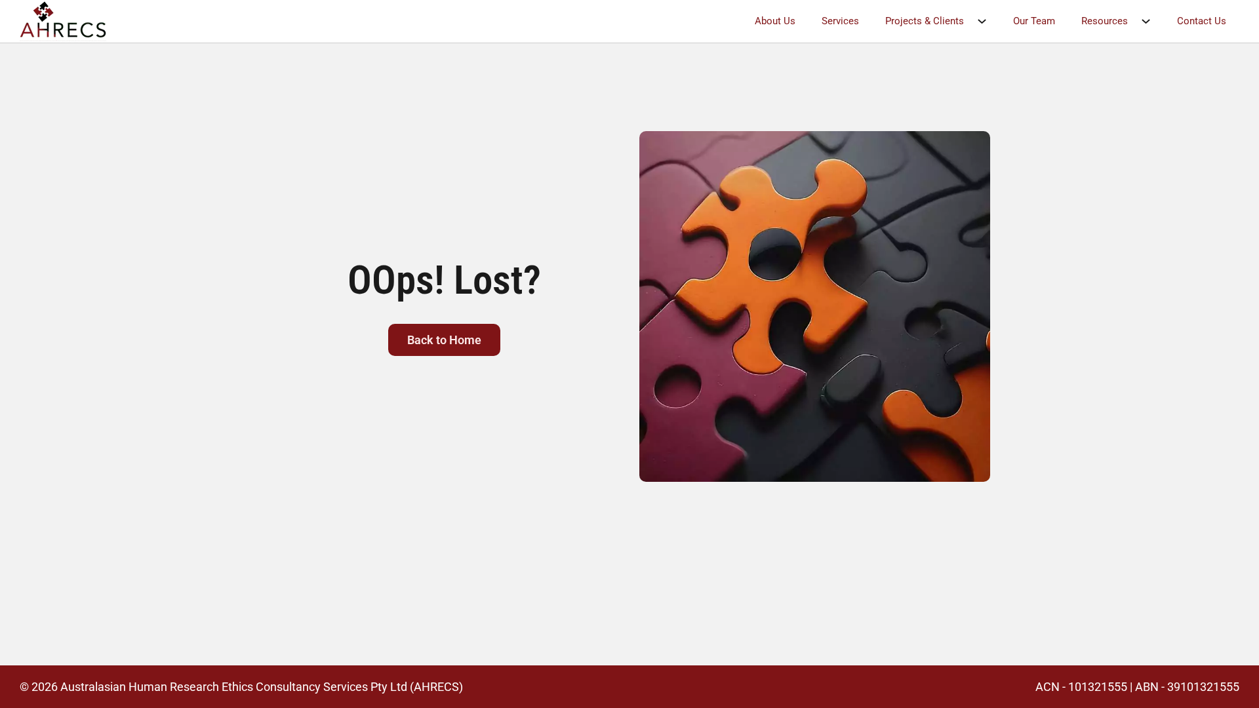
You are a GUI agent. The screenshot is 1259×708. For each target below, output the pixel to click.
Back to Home (444, 340)
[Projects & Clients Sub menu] (988, 21)
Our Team (1034, 21)
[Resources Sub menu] (1152, 21)
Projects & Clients (924, 21)
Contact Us (1201, 21)
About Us (775, 21)
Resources (1104, 21)
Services (840, 21)
